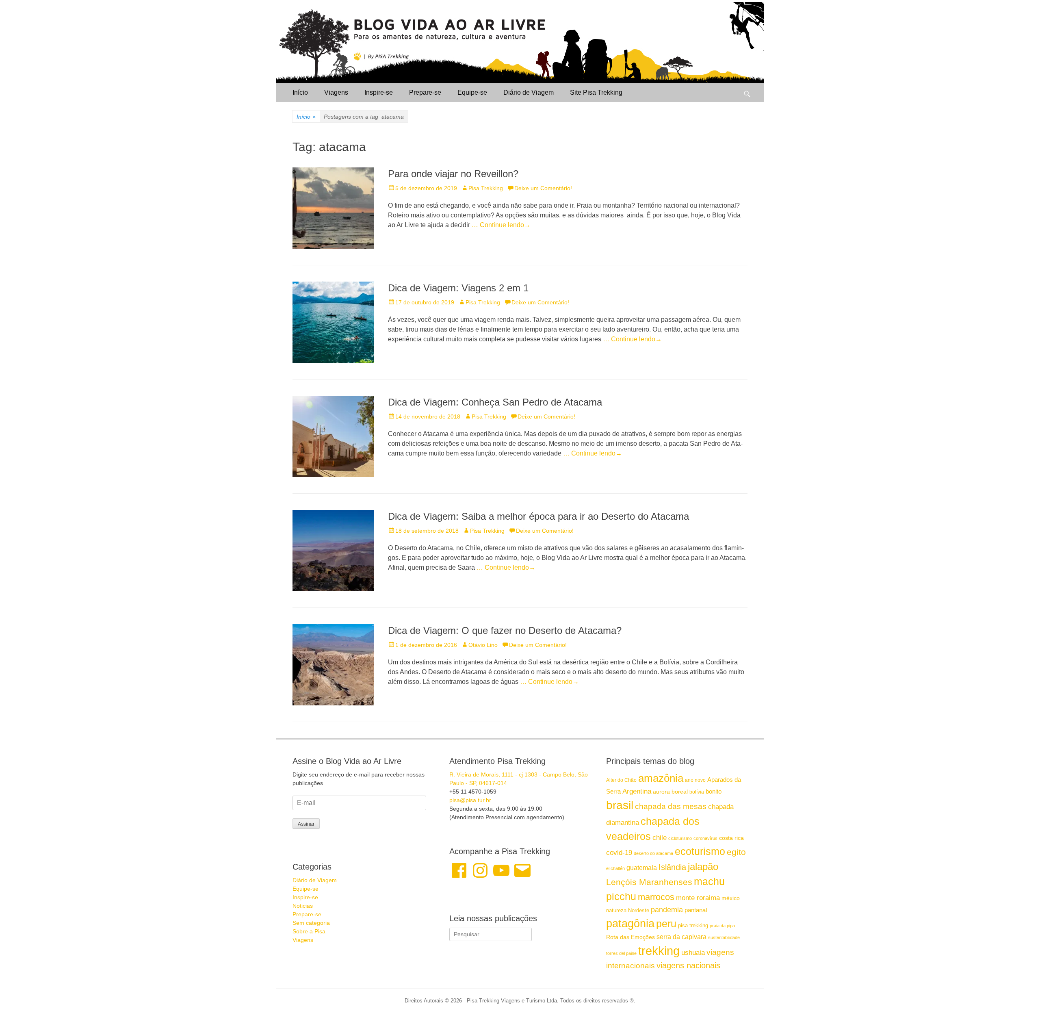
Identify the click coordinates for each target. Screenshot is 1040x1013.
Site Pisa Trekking (596, 92)
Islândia (672, 867)
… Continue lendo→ (501, 224)
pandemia (667, 910)
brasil (619, 805)
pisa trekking (693, 925)
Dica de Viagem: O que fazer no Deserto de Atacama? (505, 630)
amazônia (660, 778)
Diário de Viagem (528, 92)
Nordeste (638, 910)
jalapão (703, 866)
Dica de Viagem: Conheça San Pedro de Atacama (495, 402)
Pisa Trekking (485, 188)
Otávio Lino (483, 645)
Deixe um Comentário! (543, 188)
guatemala (641, 867)
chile (659, 838)
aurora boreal (670, 791)
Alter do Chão (621, 780)
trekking (659, 950)
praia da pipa (722, 925)
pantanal (696, 910)
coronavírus (705, 838)
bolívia (696, 792)
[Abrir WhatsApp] (1020, 992)
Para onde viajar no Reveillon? (453, 173)
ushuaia (693, 953)
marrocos (656, 897)
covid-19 (619, 852)
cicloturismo (680, 838)
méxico (731, 898)
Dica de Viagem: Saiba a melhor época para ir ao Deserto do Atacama (538, 516)
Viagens (336, 92)
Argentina (636, 791)
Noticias (302, 905)
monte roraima (698, 898)
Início (300, 92)
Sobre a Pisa (308, 931)
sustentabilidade (724, 937)
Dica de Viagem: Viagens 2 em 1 (458, 287)
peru (666, 923)
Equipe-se (472, 92)
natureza (616, 910)
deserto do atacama (653, 853)
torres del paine (621, 953)
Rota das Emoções (630, 937)
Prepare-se (425, 92)
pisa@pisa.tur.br (470, 800)
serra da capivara (681, 936)
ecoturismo (700, 851)
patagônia (630, 924)
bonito (714, 791)
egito (736, 852)
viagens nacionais (688, 965)
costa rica (731, 838)
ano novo (695, 780)
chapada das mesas (670, 806)
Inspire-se (378, 92)
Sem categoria (311, 923)
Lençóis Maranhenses (649, 882)
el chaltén (615, 868)
